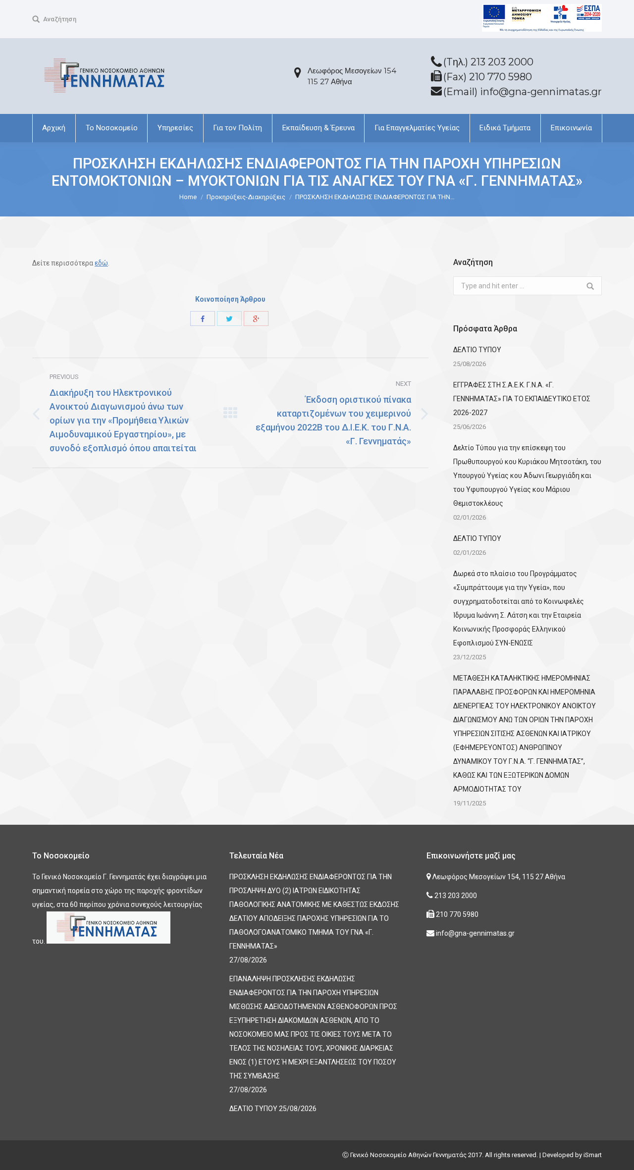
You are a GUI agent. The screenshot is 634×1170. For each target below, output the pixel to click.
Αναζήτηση (59, 19)
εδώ (101, 263)
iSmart (592, 1155)
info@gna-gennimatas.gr (474, 933)
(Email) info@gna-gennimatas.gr (522, 92)
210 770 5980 (456, 914)
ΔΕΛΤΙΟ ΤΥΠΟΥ (477, 350)
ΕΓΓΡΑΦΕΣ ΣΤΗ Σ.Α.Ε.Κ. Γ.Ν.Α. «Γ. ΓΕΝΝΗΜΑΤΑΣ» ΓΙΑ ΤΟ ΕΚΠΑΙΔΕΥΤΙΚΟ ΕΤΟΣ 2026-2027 (521, 399)
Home (188, 197)
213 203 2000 (455, 896)
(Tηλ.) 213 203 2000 (488, 62)
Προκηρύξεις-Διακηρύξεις (246, 197)
